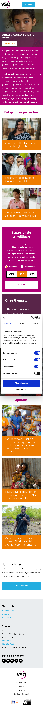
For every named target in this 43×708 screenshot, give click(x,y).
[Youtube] (21, 661)
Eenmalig (13, 266)
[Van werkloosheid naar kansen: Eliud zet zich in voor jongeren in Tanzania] (21, 520)
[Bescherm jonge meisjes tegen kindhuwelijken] (21, 163)
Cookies (21, 690)
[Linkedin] (16, 661)
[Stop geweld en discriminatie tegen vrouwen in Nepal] (21, 198)
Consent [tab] (7, 324)
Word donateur (10, 610)
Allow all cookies (21, 383)
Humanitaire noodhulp (18, 309)
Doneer (28, 4)
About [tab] (35, 324)
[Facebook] (8, 661)
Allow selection (21, 389)
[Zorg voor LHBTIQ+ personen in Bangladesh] (21, 129)
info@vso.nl (6, 640)
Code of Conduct (21, 694)
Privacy (21, 686)
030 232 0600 (8, 644)
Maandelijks (29, 266)
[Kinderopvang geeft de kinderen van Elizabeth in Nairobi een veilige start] (21, 473)
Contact (7, 617)
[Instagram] (12, 661)
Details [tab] (21, 324)
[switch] (37, 359)
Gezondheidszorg (15, 313)
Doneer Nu (9, 43)
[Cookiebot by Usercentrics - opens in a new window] (30, 317)
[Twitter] (4, 661)
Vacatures (8, 614)
